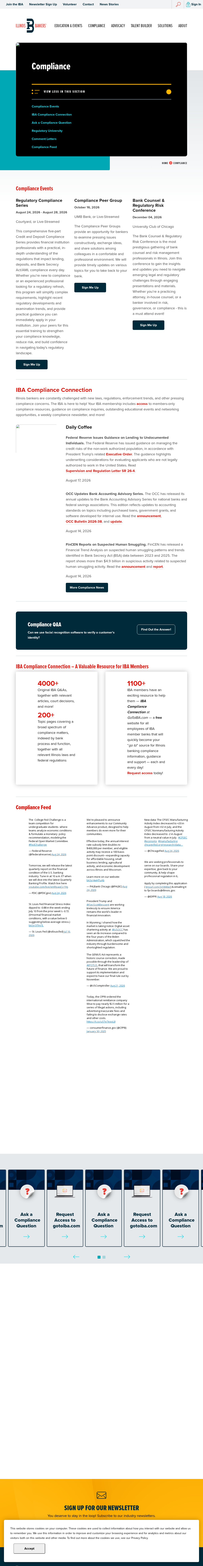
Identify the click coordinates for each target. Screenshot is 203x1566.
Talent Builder (141, 25)
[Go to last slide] (76, 1254)
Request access (140, 773)
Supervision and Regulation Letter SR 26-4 (100, 470)
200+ (46, 715)
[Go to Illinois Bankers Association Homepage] (31, 26)
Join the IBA (14, 4)
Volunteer (70, 4)
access (142, 403)
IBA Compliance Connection (54, 390)
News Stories (109, 4)
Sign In (196, 4)
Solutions (165, 25)
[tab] (99, 1257)
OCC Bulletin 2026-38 (84, 521)
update (116, 521)
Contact (88, 4)
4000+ (48, 683)
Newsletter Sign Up (43, 4)
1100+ (136, 683)
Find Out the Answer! (156, 629)
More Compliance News (87, 587)
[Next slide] (127, 1254)
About (182, 25)
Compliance (96, 25)
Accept (29, 1548)
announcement (149, 516)
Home (165, 163)
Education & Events (68, 25)
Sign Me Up (31, 364)
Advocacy (118, 25)
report (158, 566)
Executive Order (119, 454)
